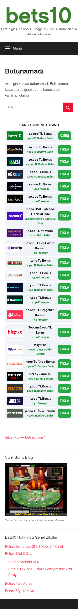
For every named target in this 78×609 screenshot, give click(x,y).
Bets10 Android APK (23, 562)
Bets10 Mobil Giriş (18, 554)
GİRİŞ (64, 136)
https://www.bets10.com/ (25, 437)
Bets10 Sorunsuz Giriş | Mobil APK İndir (34, 547)
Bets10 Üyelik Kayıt (19, 591)
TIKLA (64, 149)
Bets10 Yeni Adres (18, 584)
